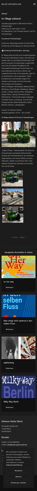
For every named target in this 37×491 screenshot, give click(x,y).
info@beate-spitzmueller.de (17, 444)
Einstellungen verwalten (18, 483)
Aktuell (4, 13)
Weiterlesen (9, 287)
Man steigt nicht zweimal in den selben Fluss (18, 322)
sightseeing (9, 362)
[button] (34, 4)
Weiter (22, 237)
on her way (9, 281)
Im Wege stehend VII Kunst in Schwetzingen (18, 117)
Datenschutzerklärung (14, 465)
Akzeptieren (18, 471)
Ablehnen (18, 477)
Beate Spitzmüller (11, 4)
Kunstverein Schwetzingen (11, 38)
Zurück (15, 237)
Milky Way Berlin (11, 401)
